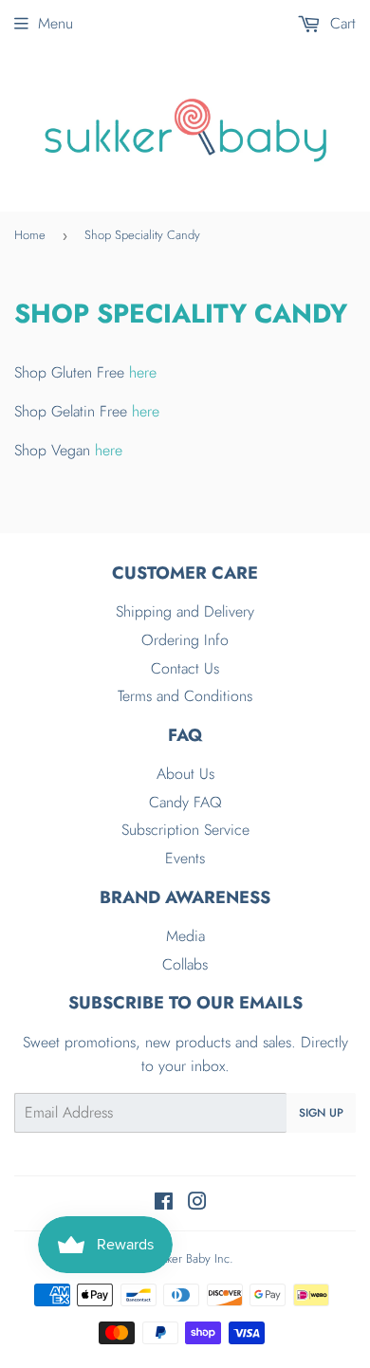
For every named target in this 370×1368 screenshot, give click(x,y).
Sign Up (321, 1112)
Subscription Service (185, 830)
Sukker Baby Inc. (191, 1258)
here (143, 372)
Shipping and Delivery (185, 611)
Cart (340, 23)
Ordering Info (185, 640)
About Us (185, 774)
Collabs (185, 964)
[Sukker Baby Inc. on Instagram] (197, 1203)
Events (185, 858)
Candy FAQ (185, 802)
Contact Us (185, 668)
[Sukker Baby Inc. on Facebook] (164, 1203)
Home (30, 235)
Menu (55, 23)
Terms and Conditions (185, 696)
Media (185, 936)
